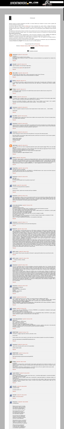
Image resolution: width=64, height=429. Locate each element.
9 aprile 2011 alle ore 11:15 (22, 222)
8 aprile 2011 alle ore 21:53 (22, 96)
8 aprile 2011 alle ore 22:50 (22, 123)
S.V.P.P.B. (14, 96)
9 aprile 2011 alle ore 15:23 (22, 285)
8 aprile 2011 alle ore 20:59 (22, 54)
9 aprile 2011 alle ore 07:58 (22, 176)
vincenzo (14, 297)
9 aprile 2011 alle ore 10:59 (27, 205)
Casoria (26, 45)
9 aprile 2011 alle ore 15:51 (21, 308)
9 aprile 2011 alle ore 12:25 (22, 228)
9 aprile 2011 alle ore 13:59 (23, 258)
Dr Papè (14, 89)
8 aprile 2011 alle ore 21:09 (21, 64)
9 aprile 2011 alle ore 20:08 (24, 373)
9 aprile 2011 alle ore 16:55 (27, 318)
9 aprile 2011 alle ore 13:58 (23, 251)
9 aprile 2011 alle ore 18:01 (22, 344)
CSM (29, 45)
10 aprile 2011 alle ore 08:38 (23, 401)
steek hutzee (15, 145)
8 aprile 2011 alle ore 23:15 (22, 132)
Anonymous (37, 43)
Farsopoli (32, 45)
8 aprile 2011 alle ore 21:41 (21, 89)
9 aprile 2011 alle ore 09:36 (21, 185)
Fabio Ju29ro (15, 73)
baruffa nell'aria (20, 396)
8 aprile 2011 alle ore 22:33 (22, 115)
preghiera (21, 67)
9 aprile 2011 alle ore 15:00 (22, 264)
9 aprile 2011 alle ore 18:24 (23, 353)
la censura (26, 26)
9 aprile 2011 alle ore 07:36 (23, 168)
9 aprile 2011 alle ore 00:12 (23, 145)
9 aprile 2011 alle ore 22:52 (21, 394)
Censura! (32, 18)
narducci (36, 45)
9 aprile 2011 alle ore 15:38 (21, 297)
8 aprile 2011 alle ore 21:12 (21, 80)
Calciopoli (22, 45)
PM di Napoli (41, 45)
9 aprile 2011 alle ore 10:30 (22, 195)
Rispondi (14, 60)
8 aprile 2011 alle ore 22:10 (22, 107)
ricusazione (46, 45)
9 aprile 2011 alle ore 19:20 (21, 361)
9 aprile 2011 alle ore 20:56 (21, 386)
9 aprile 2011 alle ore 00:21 (21, 157)
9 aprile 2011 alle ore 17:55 (23, 332)
